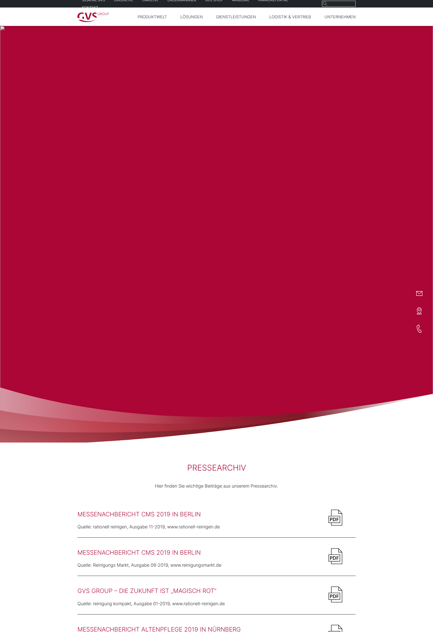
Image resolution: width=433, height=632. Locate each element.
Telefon (419, 328)
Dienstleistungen (236, 16)
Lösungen (191, 16)
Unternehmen (340, 16)
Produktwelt (152, 16)
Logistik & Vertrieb (290, 16)
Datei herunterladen (336, 518)
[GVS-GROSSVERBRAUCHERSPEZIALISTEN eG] (93, 20)
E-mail (419, 293)
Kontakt (90, 7)
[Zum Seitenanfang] (418, 619)
